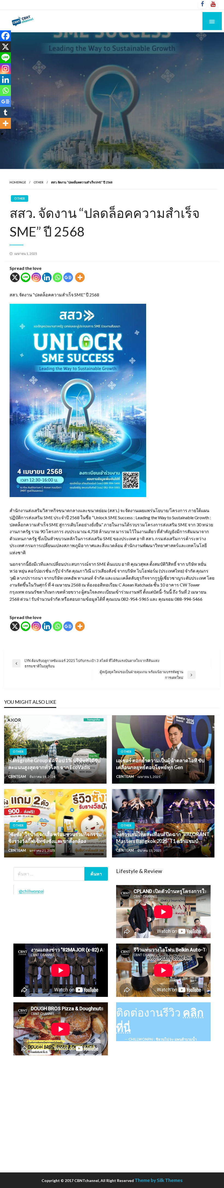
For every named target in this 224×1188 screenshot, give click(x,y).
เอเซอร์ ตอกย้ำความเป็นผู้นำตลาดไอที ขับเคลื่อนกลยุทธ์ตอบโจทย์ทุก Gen (160, 763)
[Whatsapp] (57, 277)
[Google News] (68, 277)
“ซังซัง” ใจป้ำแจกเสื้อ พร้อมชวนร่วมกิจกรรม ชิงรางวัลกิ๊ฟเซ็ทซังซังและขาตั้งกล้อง (55, 837)
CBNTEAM (17, 776)
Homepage (18, 182)
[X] (15, 277)
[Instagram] (36, 277)
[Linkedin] (47, 277)
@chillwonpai (31, 891)
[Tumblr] (5, 112)
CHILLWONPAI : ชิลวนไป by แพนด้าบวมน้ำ (162, 1039)
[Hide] (2, 134)
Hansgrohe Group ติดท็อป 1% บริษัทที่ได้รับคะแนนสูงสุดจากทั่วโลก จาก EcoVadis (54, 763)
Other (38, 182)
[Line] (25, 277)
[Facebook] (5, 35)
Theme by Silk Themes (158, 1180)
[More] (80, 277)
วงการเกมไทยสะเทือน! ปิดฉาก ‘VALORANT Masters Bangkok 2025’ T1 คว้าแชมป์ (163, 837)
